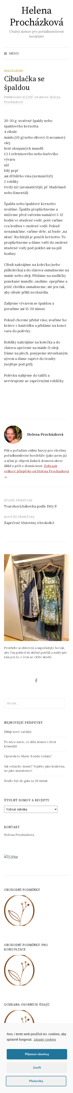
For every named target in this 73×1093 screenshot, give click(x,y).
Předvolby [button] (36, 1081)
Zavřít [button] (37, 1067)
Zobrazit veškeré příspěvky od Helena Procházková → (36, 471)
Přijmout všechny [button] (37, 1054)
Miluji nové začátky (18, 732)
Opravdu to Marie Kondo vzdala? (28, 756)
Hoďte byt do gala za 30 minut (26, 781)
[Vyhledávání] (65, 53)
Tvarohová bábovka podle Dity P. (30, 506)
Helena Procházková (36, 17)
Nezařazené (13, 71)
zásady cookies (45, 1039)
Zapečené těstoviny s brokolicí (29, 523)
